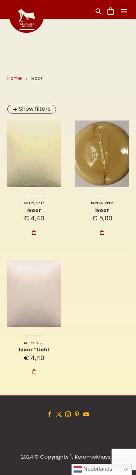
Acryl (29, 203)
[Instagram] (68, 414)
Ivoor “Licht (34, 349)
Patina (97, 203)
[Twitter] (59, 414)
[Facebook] (50, 414)
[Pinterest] (77, 414)
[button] (99, 11)
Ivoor (34, 210)
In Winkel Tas (34, 232)
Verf (40, 203)
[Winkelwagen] (110, 11)
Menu (124, 11)
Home (14, 78)
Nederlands (97, 469)
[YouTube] (86, 414)
